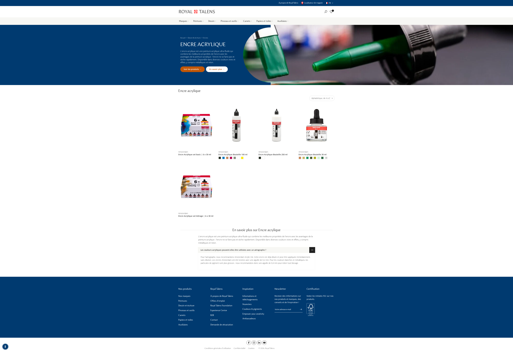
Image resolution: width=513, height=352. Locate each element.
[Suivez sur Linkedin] (259, 342)
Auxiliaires (282, 21)
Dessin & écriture (194, 38)
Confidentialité (239, 348)
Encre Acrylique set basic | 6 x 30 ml (194, 154)
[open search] (325, 11)
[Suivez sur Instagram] (254, 342)
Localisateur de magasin (313, 3)
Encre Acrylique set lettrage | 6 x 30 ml (195, 216)
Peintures (197, 21)
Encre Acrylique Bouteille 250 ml (273, 154)
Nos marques (184, 296)
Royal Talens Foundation (221, 305)
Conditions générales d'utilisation (218, 348)
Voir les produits (191, 69)
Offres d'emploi (217, 301)
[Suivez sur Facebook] (248, 342)
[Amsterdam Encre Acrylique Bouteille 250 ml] (277, 125)
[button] (329, 3)
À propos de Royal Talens (288, 3)
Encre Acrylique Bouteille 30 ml (313, 154)
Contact (214, 320)
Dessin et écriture (186, 305)
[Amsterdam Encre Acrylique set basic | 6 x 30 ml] (196, 125)
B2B (212, 315)
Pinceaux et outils (229, 21)
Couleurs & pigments (252, 309)
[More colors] (326, 158)
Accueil (183, 38)
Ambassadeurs (249, 318)
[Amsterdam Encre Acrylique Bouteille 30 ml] (317, 125)
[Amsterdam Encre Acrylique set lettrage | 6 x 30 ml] (196, 187)
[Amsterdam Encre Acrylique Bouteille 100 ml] (236, 125)
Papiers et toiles (263, 21)
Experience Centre (218, 310)
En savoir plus (215, 69)
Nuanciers (247, 304)
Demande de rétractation (221, 324)
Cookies (251, 348)
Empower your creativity (253, 314)
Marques (183, 21)
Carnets (246, 21)
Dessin (211, 21)
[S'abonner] (299, 309)
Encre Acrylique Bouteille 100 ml (232, 154)
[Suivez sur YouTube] (264, 342)
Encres (205, 38)
